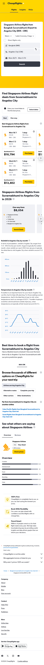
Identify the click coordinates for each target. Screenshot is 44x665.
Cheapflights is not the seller (14, 554)
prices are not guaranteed (10, 547)
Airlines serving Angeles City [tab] (13, 385)
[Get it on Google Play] (7, 646)
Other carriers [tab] (8, 396)
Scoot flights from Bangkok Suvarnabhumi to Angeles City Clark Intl (21, 416)
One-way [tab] (13, 118)
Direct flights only (14, 40)
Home (5, 571)
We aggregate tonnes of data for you (17, 558)
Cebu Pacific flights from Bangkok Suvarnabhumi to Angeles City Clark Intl (21, 410)
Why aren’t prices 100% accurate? (16, 562)
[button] (3, 3)
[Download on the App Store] (21, 646)
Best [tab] (5, 118)
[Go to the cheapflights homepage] (16, 3)
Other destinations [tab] (24, 396)
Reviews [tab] (18, 435)
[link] (18, 229)
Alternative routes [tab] (10, 390)
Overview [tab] (7, 435)
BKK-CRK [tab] (22, 364)
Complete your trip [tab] (27, 390)
